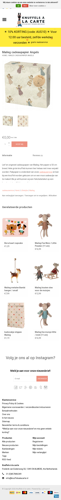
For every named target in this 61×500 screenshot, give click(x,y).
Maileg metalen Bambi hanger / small (14, 289)
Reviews (38, 155)
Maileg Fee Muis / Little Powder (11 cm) (45, 244)
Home (4, 55)
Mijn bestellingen (40, 445)
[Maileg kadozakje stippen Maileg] (15, 315)
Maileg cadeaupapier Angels (21, 55)
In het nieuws (8, 418)
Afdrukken (53, 196)
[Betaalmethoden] (12, 492)
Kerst (17, 190)
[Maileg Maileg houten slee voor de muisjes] (46, 270)
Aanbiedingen (8, 449)
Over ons (6, 414)
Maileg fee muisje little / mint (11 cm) (45, 333)
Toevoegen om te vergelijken (36, 196)
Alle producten (8, 441)
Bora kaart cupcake (13, 243)
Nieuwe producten (10, 445)
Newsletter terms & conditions (15, 425)
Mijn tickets (38, 449)
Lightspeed (45, 489)
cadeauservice (45, 172)
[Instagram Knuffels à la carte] (45, 387)
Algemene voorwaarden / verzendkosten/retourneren (26, 407)
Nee (25, 6)
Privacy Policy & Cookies (13, 403)
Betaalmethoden (9, 411)
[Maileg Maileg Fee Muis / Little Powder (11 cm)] (46, 226)
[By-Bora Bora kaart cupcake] (15, 226)
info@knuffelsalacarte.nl (17, 478)
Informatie (7, 155)
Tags (4, 456)
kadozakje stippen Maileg (13, 333)
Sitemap (6, 421)
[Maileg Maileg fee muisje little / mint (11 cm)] (46, 315)
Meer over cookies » (38, 6)
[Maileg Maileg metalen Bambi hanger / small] (15, 270)
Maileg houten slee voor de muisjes (44, 289)
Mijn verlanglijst (39, 452)
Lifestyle (24, 190)
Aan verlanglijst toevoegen (13, 196)
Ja (18, 6)
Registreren (38, 441)
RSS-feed (6, 459)
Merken (5, 452)
